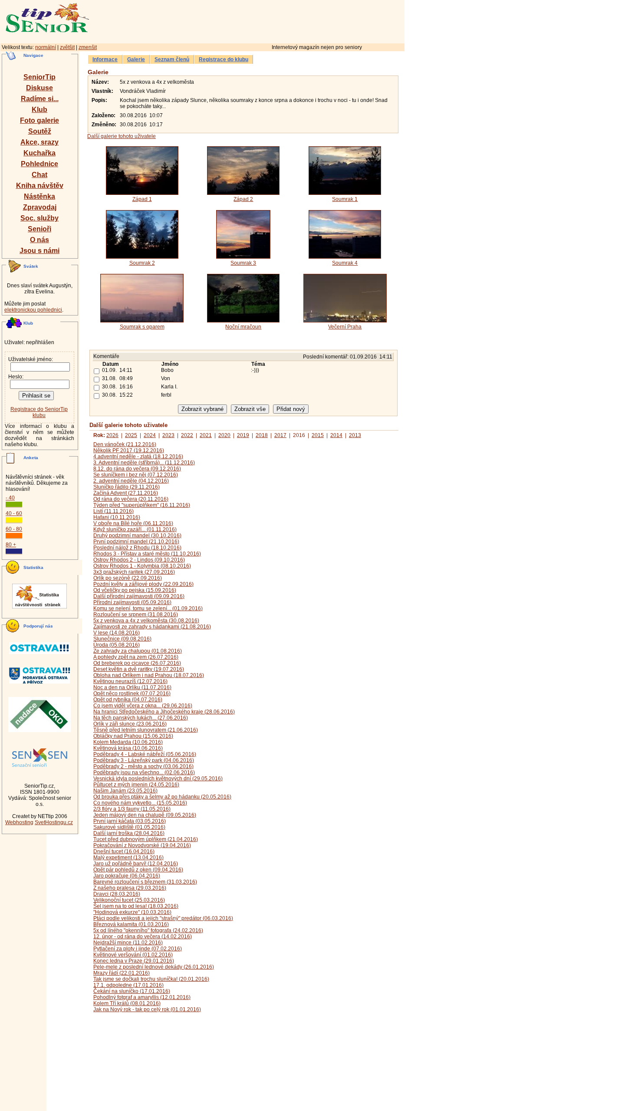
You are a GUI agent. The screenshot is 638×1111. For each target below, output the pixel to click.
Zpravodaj (39, 207)
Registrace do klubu (223, 59)
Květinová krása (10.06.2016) (128, 748)
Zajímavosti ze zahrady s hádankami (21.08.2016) (152, 627)
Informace (105, 59)
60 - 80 (14, 529)
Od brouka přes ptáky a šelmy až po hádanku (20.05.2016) (162, 797)
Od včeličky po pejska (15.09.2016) (134, 590)
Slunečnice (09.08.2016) (122, 639)
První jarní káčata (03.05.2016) (129, 821)
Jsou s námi (39, 250)
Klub (39, 109)
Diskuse (39, 88)
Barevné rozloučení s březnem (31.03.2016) (145, 882)
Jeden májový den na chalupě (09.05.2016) (144, 815)
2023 (168, 435)
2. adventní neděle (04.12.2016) (131, 481)
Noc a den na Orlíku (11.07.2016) (132, 687)
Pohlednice (39, 164)
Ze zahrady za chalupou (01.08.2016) (137, 651)
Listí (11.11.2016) (113, 511)
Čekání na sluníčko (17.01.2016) (131, 991)
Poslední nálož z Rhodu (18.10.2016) (137, 548)
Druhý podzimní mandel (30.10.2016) (137, 535)
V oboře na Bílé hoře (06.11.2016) (133, 523)
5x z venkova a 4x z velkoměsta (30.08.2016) (146, 621)
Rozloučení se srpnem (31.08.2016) (135, 614)
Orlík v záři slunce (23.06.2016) (130, 724)
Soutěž (39, 131)
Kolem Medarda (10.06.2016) (128, 742)
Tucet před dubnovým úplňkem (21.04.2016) (145, 839)
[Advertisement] (284, 20)
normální (45, 47)
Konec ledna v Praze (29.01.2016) (133, 961)
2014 (336, 435)
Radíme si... (40, 98)
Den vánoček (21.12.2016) (124, 444)
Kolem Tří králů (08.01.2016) (127, 1003)
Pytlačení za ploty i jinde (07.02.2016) (137, 949)
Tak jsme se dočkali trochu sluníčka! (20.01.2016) (151, 979)
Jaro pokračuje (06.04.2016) (126, 876)
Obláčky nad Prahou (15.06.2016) (133, 736)
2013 (355, 435)
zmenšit (88, 47)
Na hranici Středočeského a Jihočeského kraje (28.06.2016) (164, 712)
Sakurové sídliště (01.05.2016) (129, 827)
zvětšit (67, 47)
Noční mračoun (243, 327)
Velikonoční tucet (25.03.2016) (129, 900)
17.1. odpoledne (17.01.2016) (128, 985)
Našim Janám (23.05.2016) (125, 791)
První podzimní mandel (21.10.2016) (136, 542)
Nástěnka (39, 196)
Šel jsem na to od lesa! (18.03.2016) (135, 906)
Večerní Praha (345, 327)
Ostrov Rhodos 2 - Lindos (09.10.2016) (139, 560)
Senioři (39, 229)
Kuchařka (39, 153)
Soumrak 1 (345, 199)
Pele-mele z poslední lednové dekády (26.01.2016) (153, 967)
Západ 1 (142, 199)
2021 (206, 435)
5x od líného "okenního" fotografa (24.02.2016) (148, 930)
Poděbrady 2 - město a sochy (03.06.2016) (143, 766)
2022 (187, 435)
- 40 (10, 498)
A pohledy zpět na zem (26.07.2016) (135, 657)
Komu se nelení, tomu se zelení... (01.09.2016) (148, 608)
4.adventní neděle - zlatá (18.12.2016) (138, 457)
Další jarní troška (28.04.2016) (128, 833)
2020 (224, 435)
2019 (243, 435)
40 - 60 (14, 513)
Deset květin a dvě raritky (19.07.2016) (138, 669)
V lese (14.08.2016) (116, 633)
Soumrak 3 (243, 263)
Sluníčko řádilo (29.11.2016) (126, 487)
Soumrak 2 (142, 263)
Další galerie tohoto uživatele (121, 136)
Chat (39, 174)
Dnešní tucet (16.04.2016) (124, 851)
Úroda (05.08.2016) (116, 645)
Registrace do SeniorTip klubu (39, 412)
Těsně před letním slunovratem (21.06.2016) (145, 730)
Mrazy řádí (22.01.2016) (121, 973)
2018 (262, 435)
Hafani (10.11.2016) (116, 517)
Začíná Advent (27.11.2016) (125, 493)
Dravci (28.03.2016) (116, 894)
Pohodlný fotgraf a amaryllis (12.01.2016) (142, 997)
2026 (112, 435)
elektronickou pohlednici (33, 310)
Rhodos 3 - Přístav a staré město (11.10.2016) (147, 554)
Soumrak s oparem (142, 327)
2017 (280, 435)
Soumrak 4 (345, 263)
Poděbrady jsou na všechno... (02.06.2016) (144, 772)
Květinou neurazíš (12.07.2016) (130, 681)
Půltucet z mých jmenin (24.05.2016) (136, 785)
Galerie (136, 59)
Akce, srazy (39, 142)
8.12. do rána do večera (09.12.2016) (137, 469)
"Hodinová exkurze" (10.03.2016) (132, 912)
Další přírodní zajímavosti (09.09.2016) (138, 596)
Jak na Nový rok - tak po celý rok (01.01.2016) (147, 1009)
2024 (150, 435)
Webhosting (19, 822)
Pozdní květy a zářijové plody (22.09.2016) (143, 584)
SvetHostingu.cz (54, 822)
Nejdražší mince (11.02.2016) (128, 943)
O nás (39, 239)
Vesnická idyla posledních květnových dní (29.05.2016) (158, 779)
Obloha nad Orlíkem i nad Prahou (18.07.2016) (148, 675)
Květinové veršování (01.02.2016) (133, 955)
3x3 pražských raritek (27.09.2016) (134, 572)
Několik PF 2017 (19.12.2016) (128, 450)
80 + (11, 545)
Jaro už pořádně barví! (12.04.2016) (135, 864)
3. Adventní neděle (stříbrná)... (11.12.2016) (144, 463)
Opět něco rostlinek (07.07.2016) (132, 693)
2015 (318, 435)
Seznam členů (172, 59)
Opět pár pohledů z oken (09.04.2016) (138, 870)
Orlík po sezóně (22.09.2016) (127, 578)
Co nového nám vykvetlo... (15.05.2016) (140, 803)
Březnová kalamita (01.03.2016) (131, 924)
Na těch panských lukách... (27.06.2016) (140, 718)
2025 (131, 435)
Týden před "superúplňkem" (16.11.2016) (141, 505)
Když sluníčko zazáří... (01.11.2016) (135, 529)
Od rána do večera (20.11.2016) (130, 499)
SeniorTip (39, 77)
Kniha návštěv (39, 185)
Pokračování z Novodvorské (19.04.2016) (142, 845)
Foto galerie (39, 120)
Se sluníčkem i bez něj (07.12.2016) (135, 475)
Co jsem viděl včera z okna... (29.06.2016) (142, 706)
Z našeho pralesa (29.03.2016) (129, 888)
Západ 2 (243, 199)
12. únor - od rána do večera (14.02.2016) (142, 937)
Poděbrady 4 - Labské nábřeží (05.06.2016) (144, 754)
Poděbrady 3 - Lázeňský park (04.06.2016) (143, 760)
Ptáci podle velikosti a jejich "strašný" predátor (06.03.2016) (163, 918)
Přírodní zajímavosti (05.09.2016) (132, 602)
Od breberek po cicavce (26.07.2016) (137, 663)
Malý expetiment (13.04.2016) (128, 858)
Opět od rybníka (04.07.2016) (127, 700)
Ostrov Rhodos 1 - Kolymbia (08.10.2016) (142, 566)
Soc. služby (39, 218)
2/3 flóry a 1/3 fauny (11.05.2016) (132, 809)
